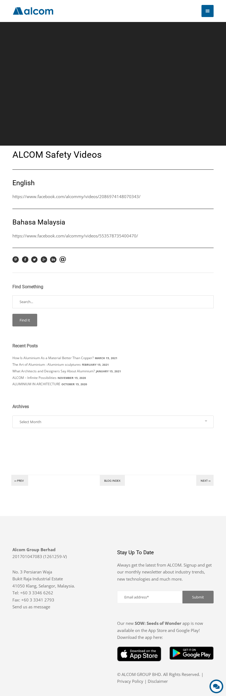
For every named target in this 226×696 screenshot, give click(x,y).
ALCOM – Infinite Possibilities (34, 377)
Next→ (206, 481)
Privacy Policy (130, 681)
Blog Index (112, 481)
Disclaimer (158, 681)
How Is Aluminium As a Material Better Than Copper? (53, 358)
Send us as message (31, 606)
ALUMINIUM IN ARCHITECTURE (36, 384)
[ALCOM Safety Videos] (15, 261)
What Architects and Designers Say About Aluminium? (53, 371)
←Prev (19, 481)
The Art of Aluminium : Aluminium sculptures (46, 364)
